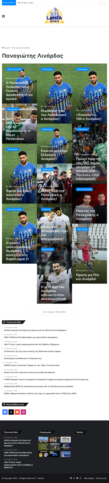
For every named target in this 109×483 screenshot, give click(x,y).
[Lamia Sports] (54, 15)
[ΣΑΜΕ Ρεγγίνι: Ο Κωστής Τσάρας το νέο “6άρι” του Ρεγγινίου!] (66, 446)
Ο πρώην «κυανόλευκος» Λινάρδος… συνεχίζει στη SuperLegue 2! (18, 251)
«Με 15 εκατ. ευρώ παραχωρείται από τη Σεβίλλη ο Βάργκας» (42, 3)
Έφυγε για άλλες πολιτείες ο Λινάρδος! (19, 195)
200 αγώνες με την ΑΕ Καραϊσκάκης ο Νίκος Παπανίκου (18, 131)
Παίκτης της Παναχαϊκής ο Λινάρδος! (87, 215)
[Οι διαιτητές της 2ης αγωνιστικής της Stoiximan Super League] (43, 447)
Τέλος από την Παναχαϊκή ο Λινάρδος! (52, 195)
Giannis (41, 478)
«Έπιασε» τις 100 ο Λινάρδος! (88, 117)
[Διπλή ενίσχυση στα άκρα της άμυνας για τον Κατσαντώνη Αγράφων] (43, 439)
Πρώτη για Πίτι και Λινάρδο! (87, 277)
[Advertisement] (54, 35)
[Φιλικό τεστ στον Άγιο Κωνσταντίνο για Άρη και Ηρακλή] (43, 454)
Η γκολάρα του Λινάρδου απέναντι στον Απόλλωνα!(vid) (53, 293)
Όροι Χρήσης (89, 478)
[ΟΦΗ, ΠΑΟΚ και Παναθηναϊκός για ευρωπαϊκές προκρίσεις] (54, 439)
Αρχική (7, 48)
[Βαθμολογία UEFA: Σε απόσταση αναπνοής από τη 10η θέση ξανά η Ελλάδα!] (66, 454)
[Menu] (3, 17)
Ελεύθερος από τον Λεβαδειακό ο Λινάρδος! (53, 115)
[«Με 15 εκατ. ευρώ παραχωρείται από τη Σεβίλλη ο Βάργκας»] (66, 439)
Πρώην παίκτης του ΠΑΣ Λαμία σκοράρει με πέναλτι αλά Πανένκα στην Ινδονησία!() (88, 169)
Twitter (79, 432)
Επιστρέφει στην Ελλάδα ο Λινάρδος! (54, 155)
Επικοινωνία (101, 478)
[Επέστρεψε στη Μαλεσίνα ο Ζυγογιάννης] (54, 447)
